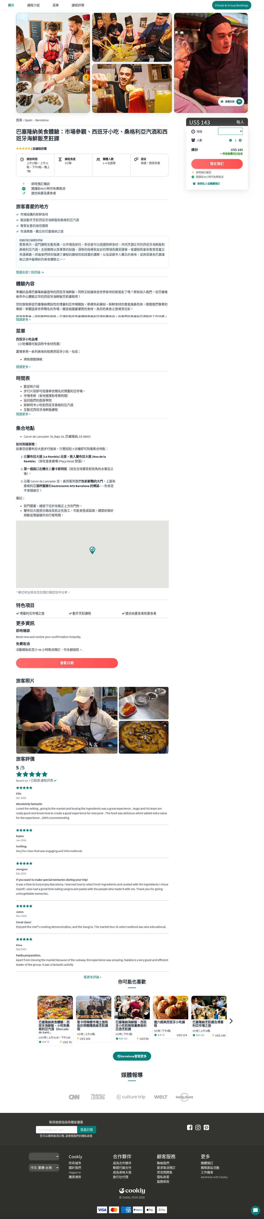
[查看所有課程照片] (53, 63)
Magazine (75, 1172)
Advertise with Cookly (214, 1177)
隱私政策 (87, 1136)
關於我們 (75, 1168)
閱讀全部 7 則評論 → (30, 272)
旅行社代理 (120, 1177)
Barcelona (42, 120)
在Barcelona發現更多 (132, 1056)
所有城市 (75, 1163)
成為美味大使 (122, 1172)
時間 (199, 131)
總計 (194, 150)
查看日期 (67, 663)
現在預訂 (217, 164)
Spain (28, 120)
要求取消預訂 (166, 1168)
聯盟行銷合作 (122, 1168)
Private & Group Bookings (231, 5)
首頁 (19, 120)
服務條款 (163, 1181)
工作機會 (207, 1172)
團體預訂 (207, 1163)
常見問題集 (164, 1172)
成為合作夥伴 (122, 1163)
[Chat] (255, 1210)
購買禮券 (75, 1177)
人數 (199, 140)
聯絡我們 (163, 1163)
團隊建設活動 (210, 1168)
